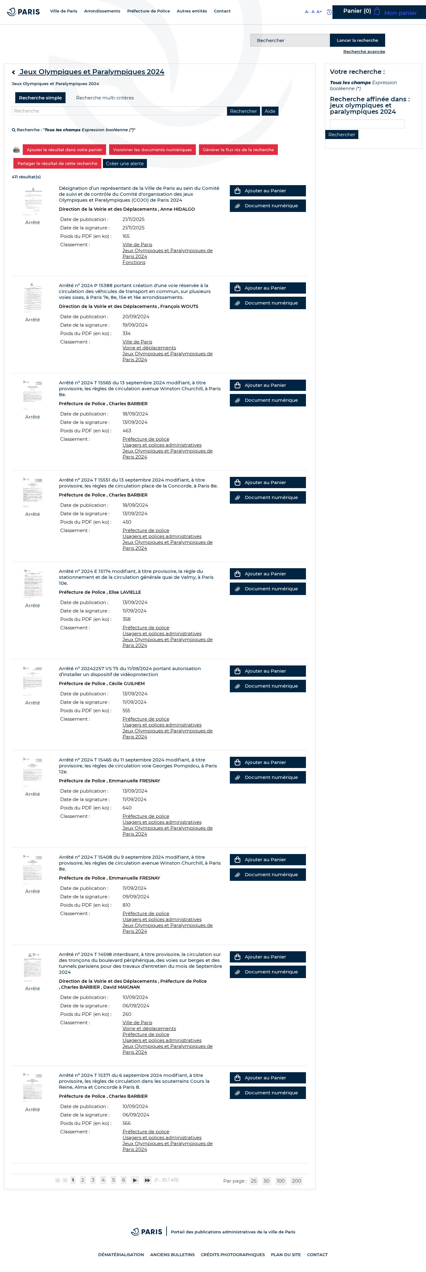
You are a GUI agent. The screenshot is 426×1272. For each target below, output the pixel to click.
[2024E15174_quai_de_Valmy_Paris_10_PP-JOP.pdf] (33, 583)
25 (253, 1181)
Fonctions (134, 262)
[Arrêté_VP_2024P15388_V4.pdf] (33, 297)
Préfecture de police (146, 439)
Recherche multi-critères (105, 98)
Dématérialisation (121, 1254)
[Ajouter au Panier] (237, 190)
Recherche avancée (364, 51)
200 (296, 1181)
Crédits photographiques (233, 1254)
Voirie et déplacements (149, 348)
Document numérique (271, 206)
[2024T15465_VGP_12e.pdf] (33, 772)
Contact (317, 1254)
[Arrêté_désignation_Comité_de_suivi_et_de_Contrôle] (33, 200)
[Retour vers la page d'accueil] (23, 11)
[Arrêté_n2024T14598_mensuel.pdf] (33, 966)
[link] (125, 163)
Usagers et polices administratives (162, 445)
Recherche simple (40, 98)
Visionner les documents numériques (152, 149)
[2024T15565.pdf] (33, 395)
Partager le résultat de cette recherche (57, 163)
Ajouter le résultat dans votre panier (64, 149)
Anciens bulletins (172, 1254)
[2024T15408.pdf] (33, 869)
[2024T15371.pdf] (33, 1087)
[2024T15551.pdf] (33, 492)
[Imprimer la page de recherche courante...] (16, 149)
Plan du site (286, 1254)
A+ (319, 11)
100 (281, 1181)
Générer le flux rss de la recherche (238, 149)
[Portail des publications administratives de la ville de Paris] (151, 1231)
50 (266, 1181)
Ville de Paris (137, 244)
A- (307, 11)
